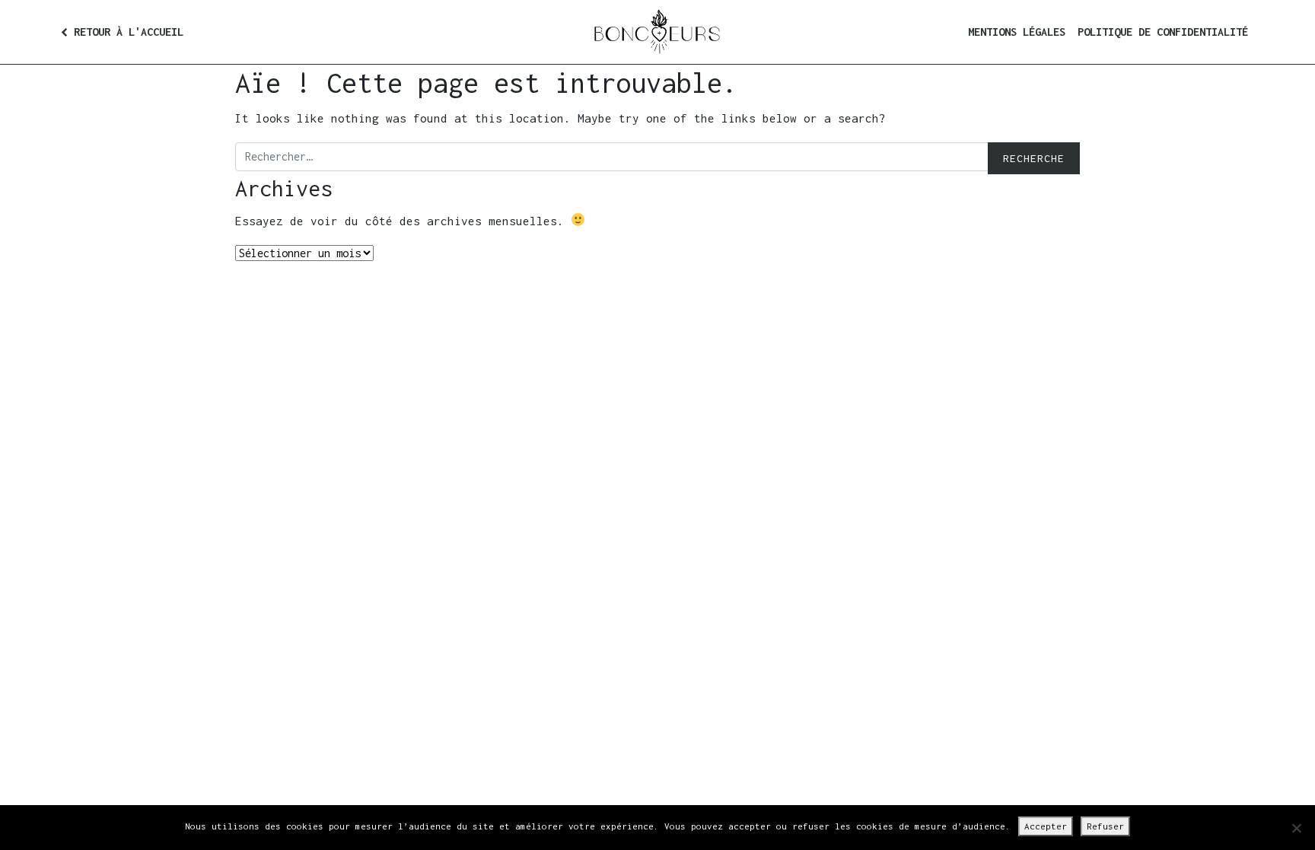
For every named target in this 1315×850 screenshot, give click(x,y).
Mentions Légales (1016, 31)
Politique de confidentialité (1163, 31)
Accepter (1045, 826)
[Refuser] (1296, 828)
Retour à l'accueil (128, 31)
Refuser (1105, 826)
